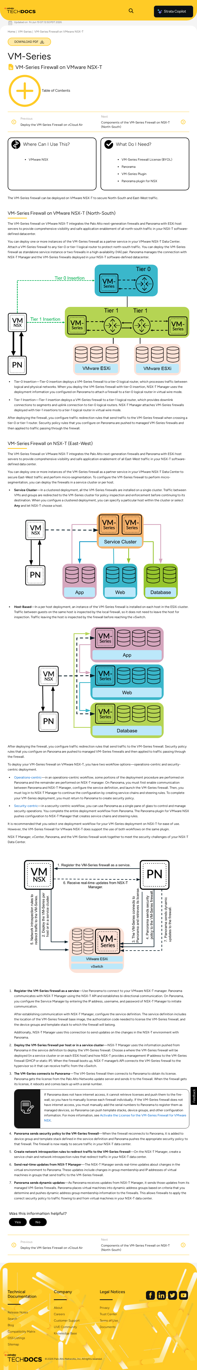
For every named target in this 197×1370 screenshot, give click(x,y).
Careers (59, 1314)
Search (12, 1319)
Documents (108, 1327)
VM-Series (25, 31)
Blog (11, 1325)
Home (11, 31)
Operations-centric (28, 777)
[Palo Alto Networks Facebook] (151, 1298)
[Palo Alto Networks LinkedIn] (162, 1298)
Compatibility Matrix (21, 1331)
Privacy (105, 1308)
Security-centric (26, 806)
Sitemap (13, 1344)
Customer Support (67, 1320)
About (58, 1308)
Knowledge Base (65, 1333)
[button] (194, 1096)
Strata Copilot (175, 11)
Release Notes (18, 1312)
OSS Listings (16, 1338)
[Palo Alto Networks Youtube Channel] (183, 1298)
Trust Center (108, 1314)
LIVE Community (65, 1327)
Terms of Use (109, 1320)
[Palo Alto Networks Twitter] (173, 1298)
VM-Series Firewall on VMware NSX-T (58, 31)
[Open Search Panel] (131, 11)
